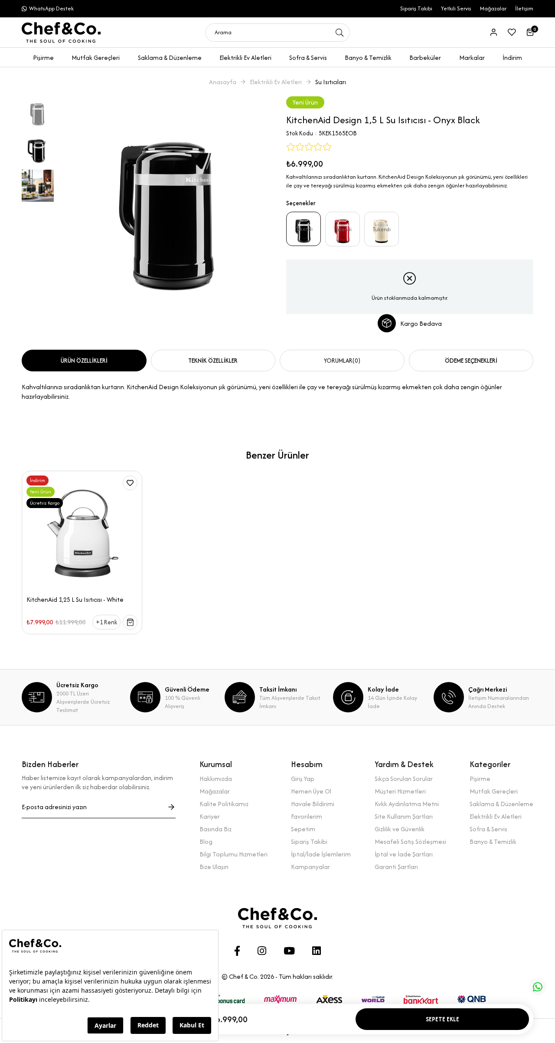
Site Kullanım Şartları (404, 816)
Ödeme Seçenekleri (471, 360)
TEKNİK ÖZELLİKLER (213, 360)
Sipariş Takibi (416, 8)
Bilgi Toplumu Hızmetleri (233, 854)
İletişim (524, 8)
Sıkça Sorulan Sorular (404, 778)
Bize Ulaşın (214, 866)
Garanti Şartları (396, 866)
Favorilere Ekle (130, 483)
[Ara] (339, 32)
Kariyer (209, 816)
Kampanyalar (310, 866)
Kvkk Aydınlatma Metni (407, 803)
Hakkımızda (215, 778)
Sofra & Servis (488, 828)
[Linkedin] (316, 951)
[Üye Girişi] (493, 32)
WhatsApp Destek (51, 8)
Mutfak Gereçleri (494, 791)
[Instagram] (262, 951)
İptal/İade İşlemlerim (321, 854)
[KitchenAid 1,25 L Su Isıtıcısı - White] (82, 531)
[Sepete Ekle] (130, 622)
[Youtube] (289, 951)
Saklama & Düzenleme (501, 803)
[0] (530, 32)
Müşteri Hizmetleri (400, 791)
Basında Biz (215, 828)
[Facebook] (237, 951)
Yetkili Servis (456, 8)
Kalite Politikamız (223, 803)
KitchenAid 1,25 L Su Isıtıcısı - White (75, 599)
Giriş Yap (302, 778)
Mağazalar (493, 8)
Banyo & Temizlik (493, 841)
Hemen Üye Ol (311, 791)
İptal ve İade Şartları (404, 854)
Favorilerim (306, 816)
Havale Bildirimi (312, 803)
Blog (205, 841)
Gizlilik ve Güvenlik (399, 828)
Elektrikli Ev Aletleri (496, 816)
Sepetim (303, 828)
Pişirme (480, 778)
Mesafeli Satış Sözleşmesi (410, 841)
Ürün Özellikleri (84, 360)
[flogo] (277, 918)
